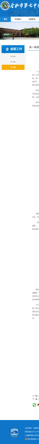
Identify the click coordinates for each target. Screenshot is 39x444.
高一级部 (13, 67)
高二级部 (13, 62)
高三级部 (13, 56)
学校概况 (18, 19)
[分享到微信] (34, 405)
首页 (5, 19)
